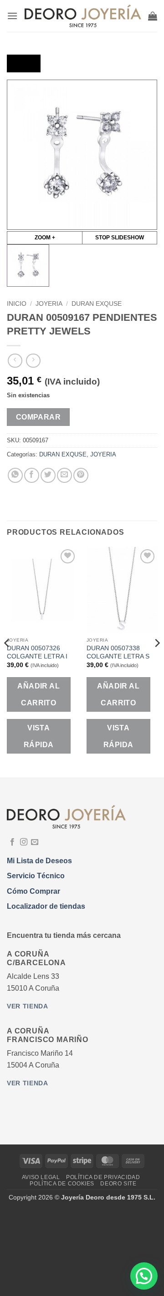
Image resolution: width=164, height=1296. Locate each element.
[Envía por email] (64, 475)
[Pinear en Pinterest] (80, 475)
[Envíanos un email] (34, 842)
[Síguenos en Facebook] (12, 842)
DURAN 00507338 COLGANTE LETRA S (118, 652)
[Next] (156, 661)
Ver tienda (27, 1006)
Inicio (16, 303)
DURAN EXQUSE (97, 303)
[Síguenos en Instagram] (23, 842)
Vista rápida (39, 736)
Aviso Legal (41, 1177)
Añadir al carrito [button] (38, 694)
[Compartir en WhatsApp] (15, 475)
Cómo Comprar (33, 891)
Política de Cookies (62, 1183)
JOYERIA (49, 303)
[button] (12, 16)
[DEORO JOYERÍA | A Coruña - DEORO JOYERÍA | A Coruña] (83, 16)
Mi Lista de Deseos (39, 861)
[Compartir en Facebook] (31, 475)
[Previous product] (33, 361)
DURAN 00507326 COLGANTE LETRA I (37, 652)
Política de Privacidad (103, 1177)
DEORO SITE (118, 1183)
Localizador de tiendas (46, 906)
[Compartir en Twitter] (48, 475)
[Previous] (7, 661)
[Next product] (15, 361)
